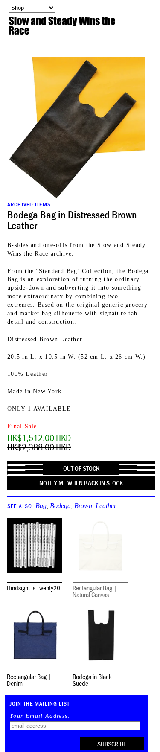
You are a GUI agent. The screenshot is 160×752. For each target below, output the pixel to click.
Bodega (60, 505)
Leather (106, 505)
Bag (41, 505)
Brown (83, 505)
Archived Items (29, 204)
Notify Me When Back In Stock (81, 483)
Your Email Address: (40, 716)
